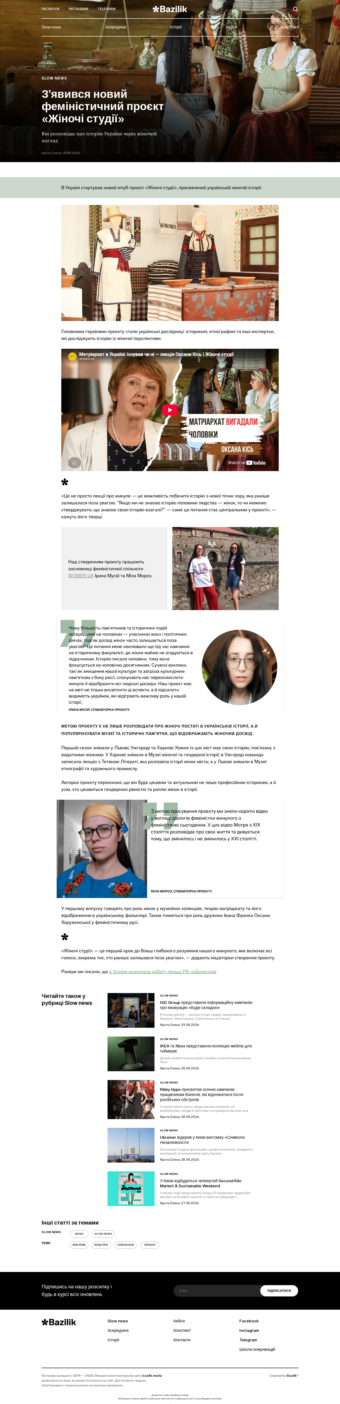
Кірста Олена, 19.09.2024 (61, 153)
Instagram (78, 9)
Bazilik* (292, 1376)
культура (101, 1245)
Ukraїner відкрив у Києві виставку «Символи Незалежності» (202, 1140)
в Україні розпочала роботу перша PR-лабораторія (162, 971)
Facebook (50, 9)
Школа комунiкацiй (257, 1350)
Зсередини (115, 27)
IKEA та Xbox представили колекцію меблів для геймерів (206, 1049)
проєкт (150, 1245)
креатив (79, 1245)
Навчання (125, 1245)
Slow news (51, 27)
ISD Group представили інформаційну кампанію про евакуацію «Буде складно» (206, 1005)
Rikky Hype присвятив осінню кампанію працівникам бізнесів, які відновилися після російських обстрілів (201, 1095)
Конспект (289, 27)
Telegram (107, 9)
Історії (176, 27)
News (79, 1234)
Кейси (231, 27)
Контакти (182, 1340)
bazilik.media (152, 1376)
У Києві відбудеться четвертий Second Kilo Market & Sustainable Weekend (200, 1183)
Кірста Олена (170, 1025)
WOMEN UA (81, 575)
